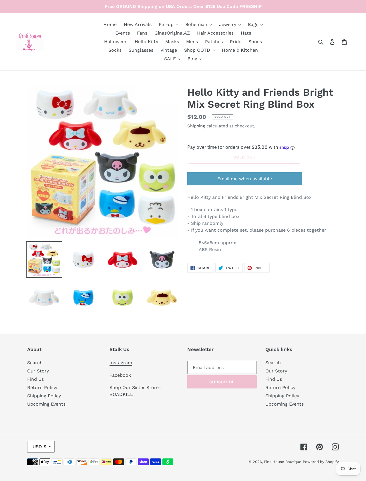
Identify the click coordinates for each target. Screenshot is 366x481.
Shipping (196, 126)
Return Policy (42, 387)
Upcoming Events (46, 404)
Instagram (121, 362)
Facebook (120, 375)
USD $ (39, 446)
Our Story (38, 371)
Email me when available (244, 178)
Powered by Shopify (321, 462)
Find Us (35, 379)
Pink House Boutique (282, 462)
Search (35, 362)
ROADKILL (121, 394)
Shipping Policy (44, 395)
